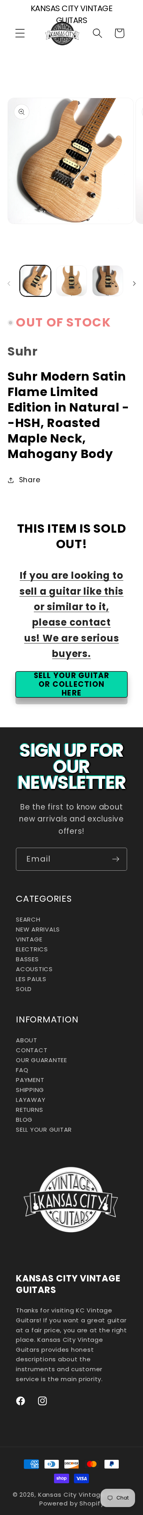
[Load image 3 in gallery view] (107, 280)
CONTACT (31, 1050)
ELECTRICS (32, 949)
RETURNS (29, 1109)
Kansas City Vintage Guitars (84, 1494)
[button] (20, 33)
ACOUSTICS (34, 969)
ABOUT (26, 1040)
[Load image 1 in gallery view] (35, 280)
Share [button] (30, 480)
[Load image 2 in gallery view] (71, 280)
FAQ (22, 1070)
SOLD (24, 989)
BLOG (24, 1119)
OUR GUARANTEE (41, 1060)
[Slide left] (8, 283)
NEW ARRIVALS (38, 929)
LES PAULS (31, 979)
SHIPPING (30, 1090)
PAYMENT (30, 1080)
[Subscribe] (116, 859)
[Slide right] (134, 283)
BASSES (27, 959)
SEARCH (28, 919)
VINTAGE (29, 939)
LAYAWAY (30, 1100)
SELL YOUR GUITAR (44, 1129)
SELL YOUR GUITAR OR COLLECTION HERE (72, 684)
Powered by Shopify (71, 1503)
